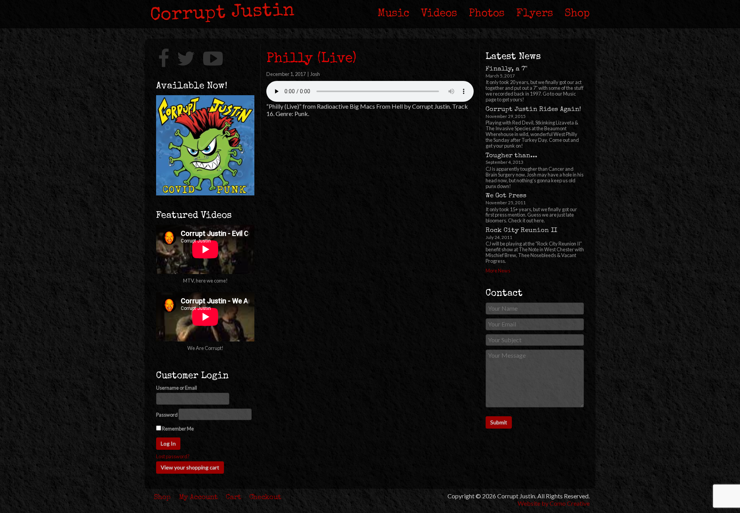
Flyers (534, 13)
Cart (233, 497)
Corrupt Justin (222, 13)
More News (498, 270)
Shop (577, 13)
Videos (439, 13)
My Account (198, 497)
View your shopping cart (190, 467)
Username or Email (176, 388)
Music (393, 13)
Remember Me (177, 429)
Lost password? (173, 456)
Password (167, 415)
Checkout (265, 497)
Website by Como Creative (554, 503)
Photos (487, 13)
